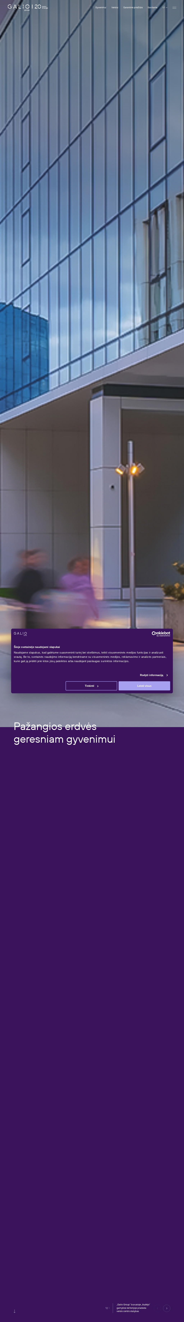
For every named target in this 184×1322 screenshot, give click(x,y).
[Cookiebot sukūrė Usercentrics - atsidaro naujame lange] (154, 634)
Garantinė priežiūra (133, 7)
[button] (166, 1308)
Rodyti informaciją (151, 675)
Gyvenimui (100, 7)
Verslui (114, 7)
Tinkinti (89, 686)
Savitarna (152, 7)
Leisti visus (144, 686)
